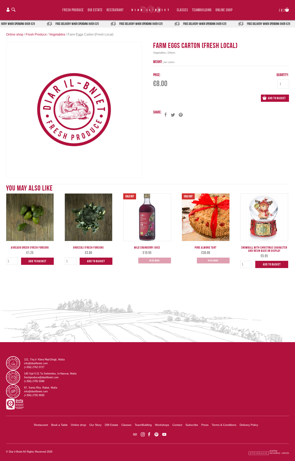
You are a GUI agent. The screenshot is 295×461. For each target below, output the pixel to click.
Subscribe (191, 424)
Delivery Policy (249, 424)
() (282, 10)
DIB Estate (95, 10)
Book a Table (59, 424)
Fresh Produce (73, 10)
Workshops (162, 424)
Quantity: (283, 75)
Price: (157, 75)
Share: (157, 112)
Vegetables (57, 34)
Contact (177, 424)
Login (8, 10)
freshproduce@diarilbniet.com (41, 377)
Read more (154, 260)
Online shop (14, 34)
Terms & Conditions (224, 424)
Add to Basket (277, 98)
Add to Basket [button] (37, 261)
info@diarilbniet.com (36, 363)
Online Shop (224, 10)
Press (205, 424)
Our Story (95, 424)
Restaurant (115, 10)
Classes (182, 10)
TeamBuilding (202, 10)
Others (171, 52)
